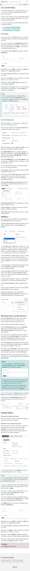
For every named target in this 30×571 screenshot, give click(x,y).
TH (20, 4)
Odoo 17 (25, 4)
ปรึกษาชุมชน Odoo (18, 561)
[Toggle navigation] (1, 4)
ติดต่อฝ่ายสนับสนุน (6, 561)
